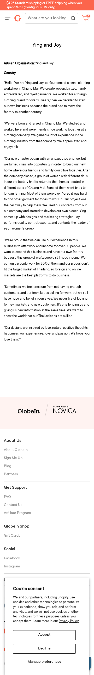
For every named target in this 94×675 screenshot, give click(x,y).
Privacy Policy (69, 621)
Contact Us (13, 505)
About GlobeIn (16, 450)
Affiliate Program (17, 513)
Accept (44, 635)
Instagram (12, 567)
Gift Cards (12, 536)
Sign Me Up (13, 458)
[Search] (73, 18)
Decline (44, 649)
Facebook (12, 558)
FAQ (7, 497)
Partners (11, 474)
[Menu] (7, 18)
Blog (7, 466)
